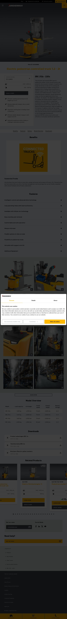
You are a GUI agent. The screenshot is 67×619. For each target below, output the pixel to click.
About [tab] (55, 300)
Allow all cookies (55, 321)
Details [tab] (34, 300)
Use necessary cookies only (12, 321)
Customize (32, 321)
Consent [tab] (11, 300)
